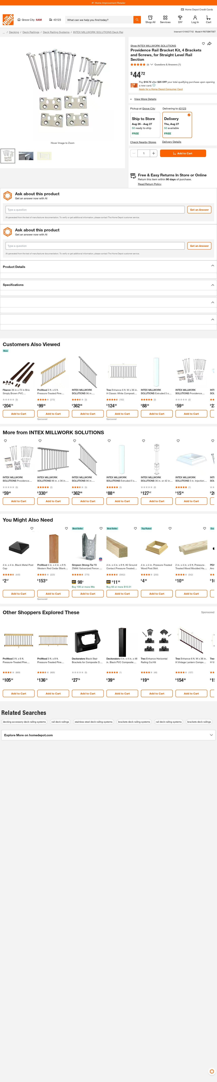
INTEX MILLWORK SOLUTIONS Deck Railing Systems (106, 32)
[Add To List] (203, 43)
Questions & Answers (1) (167, 64)
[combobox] (99, 19)
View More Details (145, 98)
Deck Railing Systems (56, 32)
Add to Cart (184, 153)
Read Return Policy (149, 184)
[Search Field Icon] (137, 19)
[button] (108, 266)
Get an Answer (199, 209)
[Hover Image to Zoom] (62, 90)
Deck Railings (31, 32)
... (3, 32)
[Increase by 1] (153, 153)
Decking (14, 32)
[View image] (8, 156)
